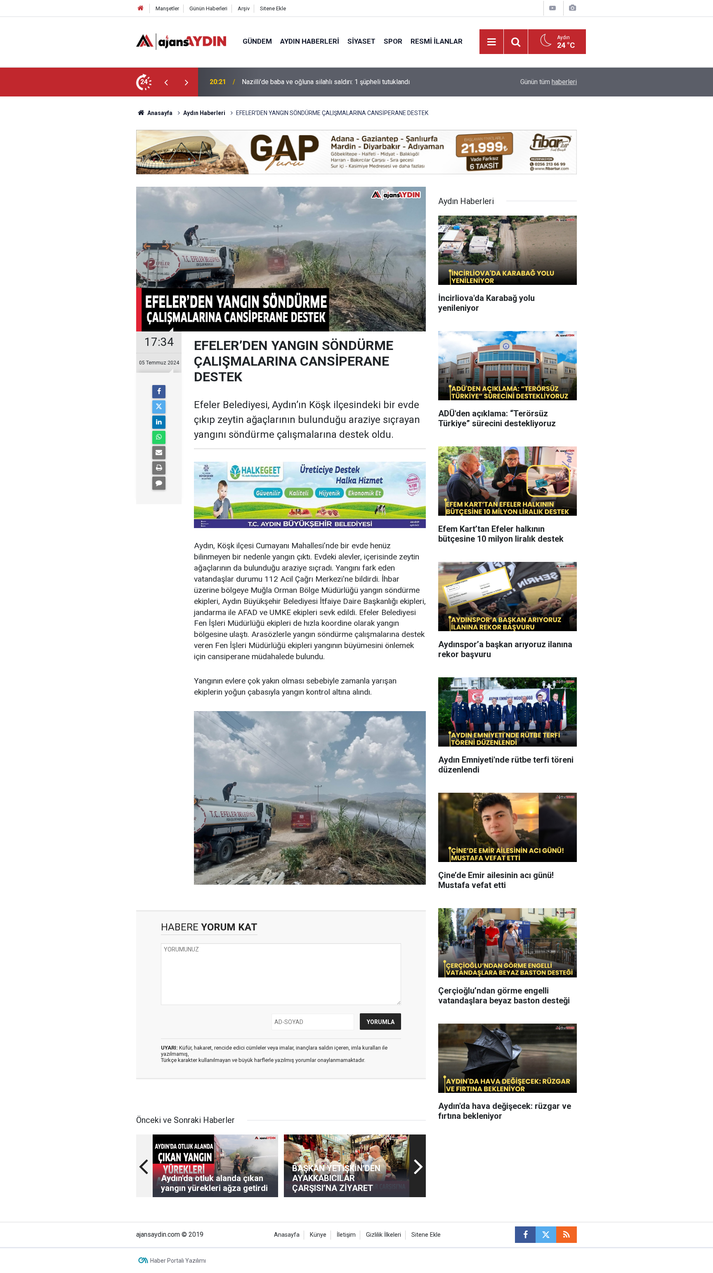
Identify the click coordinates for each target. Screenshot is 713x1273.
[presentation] (166, 82)
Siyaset (361, 41)
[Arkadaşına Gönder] (158, 452)
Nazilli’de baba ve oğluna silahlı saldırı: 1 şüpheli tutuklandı (326, 82)
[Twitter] (158, 406)
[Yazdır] (158, 467)
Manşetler (167, 8)
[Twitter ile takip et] (546, 1234)
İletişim (346, 1234)
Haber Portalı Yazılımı (178, 1260)
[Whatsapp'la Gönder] (158, 437)
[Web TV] (552, 8)
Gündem (257, 41)
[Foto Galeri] (572, 8)
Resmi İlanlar (437, 41)
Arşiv (244, 8)
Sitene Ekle (273, 8)
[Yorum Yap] (158, 483)
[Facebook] (158, 391)
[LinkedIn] (158, 422)
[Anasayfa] (140, 8)
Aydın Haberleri (309, 41)
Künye (318, 1234)
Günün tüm (548, 82)
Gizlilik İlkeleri (383, 1234)
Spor (393, 41)
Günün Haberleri (208, 8)
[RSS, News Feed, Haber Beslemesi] (566, 1234)
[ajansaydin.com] (181, 41)
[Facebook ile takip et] (525, 1234)
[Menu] (491, 42)
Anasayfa (159, 113)
